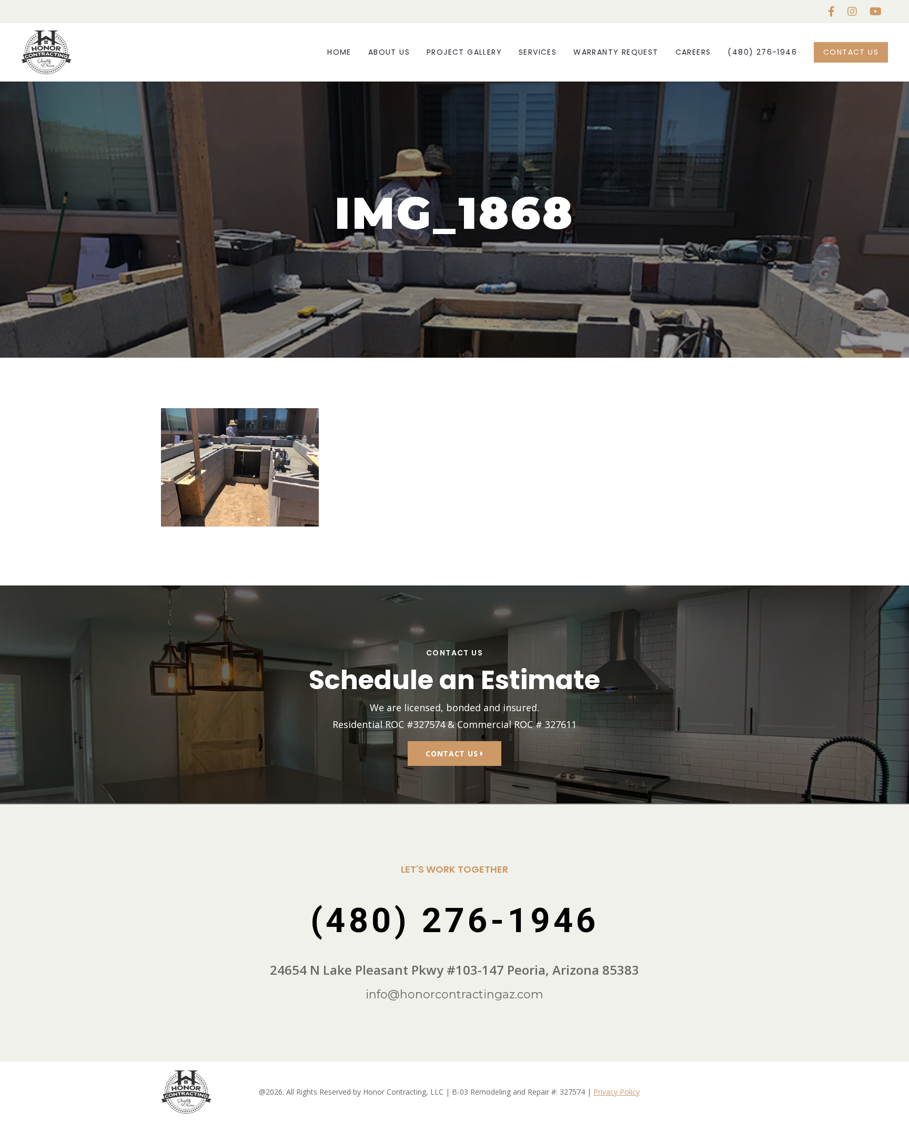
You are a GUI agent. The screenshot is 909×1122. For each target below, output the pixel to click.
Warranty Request (615, 52)
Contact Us (850, 52)
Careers (693, 52)
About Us (389, 52)
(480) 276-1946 (762, 52)
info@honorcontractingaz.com (454, 994)
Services (538, 52)
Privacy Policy (616, 1092)
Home (339, 52)
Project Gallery (464, 52)
